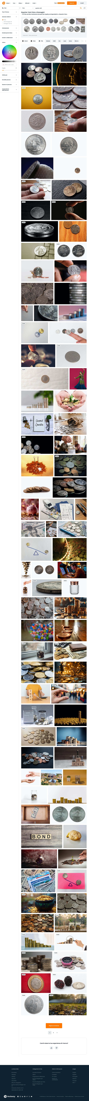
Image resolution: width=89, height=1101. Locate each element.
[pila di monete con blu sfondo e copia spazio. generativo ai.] (72, 736)
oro (59, 41)
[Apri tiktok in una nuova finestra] (27, 1096)
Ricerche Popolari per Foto (39, 1081)
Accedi (82, 3)
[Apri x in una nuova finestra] (29, 1096)
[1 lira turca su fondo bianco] (44, 378)
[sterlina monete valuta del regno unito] (73, 231)
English (74, 1072)
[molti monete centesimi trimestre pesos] (70, 549)
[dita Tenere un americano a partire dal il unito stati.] (70, 271)
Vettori (8, 3)
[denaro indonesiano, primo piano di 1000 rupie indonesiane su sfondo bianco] (71, 355)
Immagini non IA (8, 23)
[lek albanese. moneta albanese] (34, 332)
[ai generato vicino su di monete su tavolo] (71, 630)
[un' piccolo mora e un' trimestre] (69, 983)
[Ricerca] (81, 8)
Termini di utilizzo (60, 1096)
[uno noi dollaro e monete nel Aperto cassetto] (35, 814)
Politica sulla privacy (69, 1096)
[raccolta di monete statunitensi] (36, 74)
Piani (55, 3)
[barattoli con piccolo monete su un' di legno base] (71, 923)
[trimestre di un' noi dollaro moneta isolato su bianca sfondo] (35, 144)
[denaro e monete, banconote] (36, 98)
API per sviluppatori (16, 1082)
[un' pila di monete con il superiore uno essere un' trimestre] (36, 487)
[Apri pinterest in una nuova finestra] (24, 1096)
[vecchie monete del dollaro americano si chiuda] (69, 190)
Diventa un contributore (55, 1079)
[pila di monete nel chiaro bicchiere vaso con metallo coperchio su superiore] (75, 587)
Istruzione (14, 1080)
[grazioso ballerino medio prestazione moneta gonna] (78, 378)
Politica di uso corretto (79, 1096)
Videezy (13, 1076)
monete (77, 41)
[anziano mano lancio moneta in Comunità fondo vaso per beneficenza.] (70, 445)
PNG (42, 41)
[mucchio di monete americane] (37, 757)
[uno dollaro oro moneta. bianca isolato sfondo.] (70, 168)
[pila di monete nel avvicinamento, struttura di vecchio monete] (70, 293)
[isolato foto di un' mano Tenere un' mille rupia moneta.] (27, 313)
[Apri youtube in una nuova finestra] (31, 1096)
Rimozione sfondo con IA (17, 1088)
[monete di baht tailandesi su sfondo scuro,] (70, 465)
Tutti (5, 19)
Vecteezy (14, 1074)
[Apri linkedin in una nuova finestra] (22, 1096)
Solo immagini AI (8, 21)
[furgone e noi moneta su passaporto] (57, 509)
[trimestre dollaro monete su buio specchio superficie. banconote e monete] (74, 53)
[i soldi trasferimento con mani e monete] (30, 777)
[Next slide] (84, 41)
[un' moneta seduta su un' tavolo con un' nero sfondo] (35, 210)
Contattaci (54, 1074)
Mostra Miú (83, 29)
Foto (14, 3)
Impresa (14, 1078)
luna (65, 41)
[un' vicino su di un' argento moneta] (46, 313)
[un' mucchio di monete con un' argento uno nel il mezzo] (70, 487)
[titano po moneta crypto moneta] (37, 251)
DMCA (34, 1074)
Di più (34, 3)
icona (70, 41)
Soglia (3, 68)
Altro (74, 1082)
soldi (54, 41)
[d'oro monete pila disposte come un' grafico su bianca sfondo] (67, 795)
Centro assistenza (56, 1072)
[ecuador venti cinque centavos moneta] (34, 1004)
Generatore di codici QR (17, 1090)
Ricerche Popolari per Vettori (38, 1079)
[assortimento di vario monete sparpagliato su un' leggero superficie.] (38, 736)
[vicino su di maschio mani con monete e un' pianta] (70, 401)
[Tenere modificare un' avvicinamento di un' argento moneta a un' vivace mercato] (69, 693)
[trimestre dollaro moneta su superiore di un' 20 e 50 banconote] (33, 529)
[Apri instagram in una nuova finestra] (20, 1096)
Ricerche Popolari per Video (38, 1084)
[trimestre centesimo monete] (70, 98)
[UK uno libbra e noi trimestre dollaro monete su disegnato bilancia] (36, 549)
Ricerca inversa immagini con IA (19, 1085)
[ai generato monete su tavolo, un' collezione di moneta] (70, 672)
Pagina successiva (54, 1025)
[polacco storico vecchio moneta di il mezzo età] (44, 570)
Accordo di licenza (37, 1072)
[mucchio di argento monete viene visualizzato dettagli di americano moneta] (37, 293)
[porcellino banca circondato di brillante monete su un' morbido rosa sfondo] (30, 509)
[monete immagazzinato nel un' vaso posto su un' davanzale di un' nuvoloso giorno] (37, 651)
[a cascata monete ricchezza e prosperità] (26, 570)
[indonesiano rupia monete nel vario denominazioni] (37, 608)
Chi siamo (54, 1076)
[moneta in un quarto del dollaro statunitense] (31, 53)
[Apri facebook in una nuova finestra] (18, 1096)
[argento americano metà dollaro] (38, 355)
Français (74, 1080)
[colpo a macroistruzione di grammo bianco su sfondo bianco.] (75, 836)
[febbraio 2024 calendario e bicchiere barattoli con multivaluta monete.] (37, 715)
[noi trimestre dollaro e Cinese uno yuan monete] (71, 880)
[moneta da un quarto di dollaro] (51, 53)
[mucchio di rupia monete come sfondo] (37, 445)
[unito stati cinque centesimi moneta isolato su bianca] (69, 814)
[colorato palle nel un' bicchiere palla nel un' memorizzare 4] (37, 630)
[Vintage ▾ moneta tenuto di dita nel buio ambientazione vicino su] (69, 210)
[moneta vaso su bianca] (26, 587)
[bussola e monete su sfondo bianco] (70, 962)
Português (75, 1076)
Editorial (27, 3)
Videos (20, 3)
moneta (48, 41)
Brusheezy (14, 1072)
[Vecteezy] (3, 3)
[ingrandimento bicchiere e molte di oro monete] (71, 941)
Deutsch (74, 1078)
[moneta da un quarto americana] (70, 74)
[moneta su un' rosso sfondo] (36, 983)
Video (34, 41)
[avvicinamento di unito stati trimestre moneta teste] (69, 144)
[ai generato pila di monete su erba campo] (68, 1004)
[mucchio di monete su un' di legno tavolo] (37, 923)
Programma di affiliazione (39, 1076)
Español (74, 1074)
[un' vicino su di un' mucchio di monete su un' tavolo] (70, 608)
